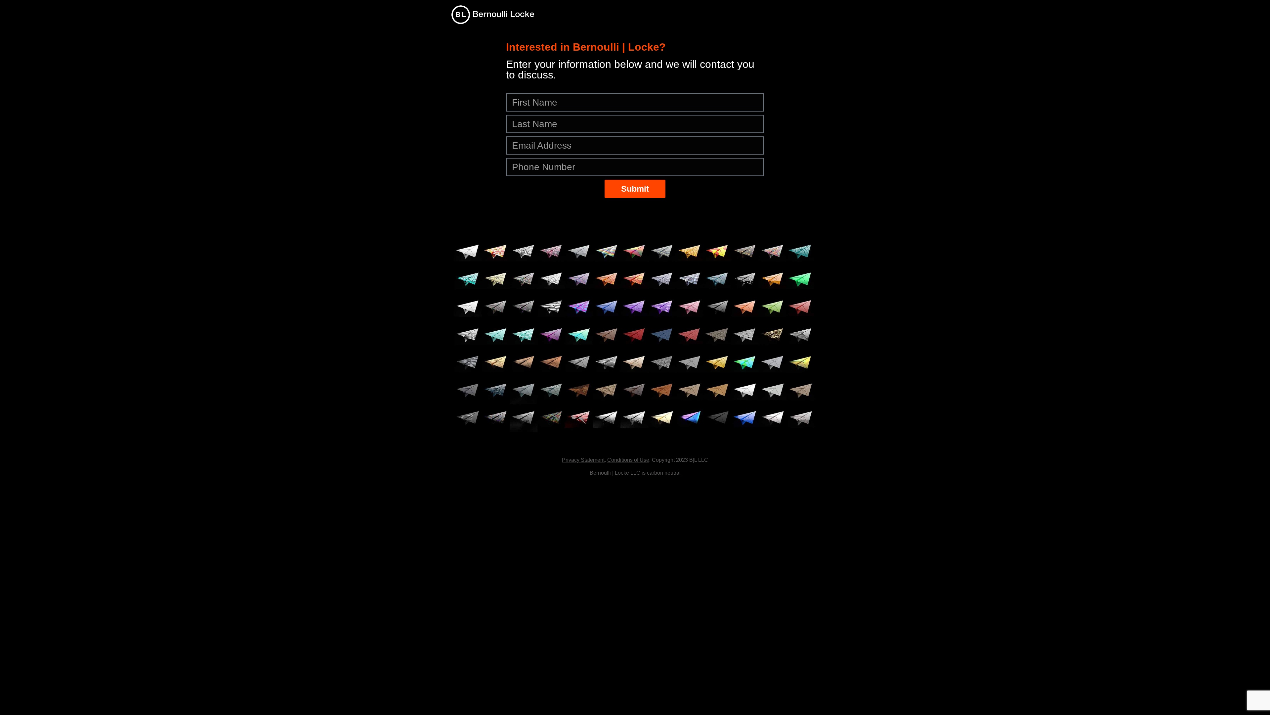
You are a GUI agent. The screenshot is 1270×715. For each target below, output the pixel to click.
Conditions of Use (628, 460)
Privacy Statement (583, 460)
